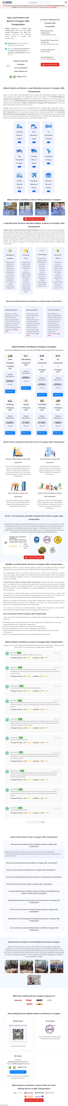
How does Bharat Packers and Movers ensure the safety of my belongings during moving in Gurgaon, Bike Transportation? (34, 892)
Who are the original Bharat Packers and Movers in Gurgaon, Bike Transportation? (32, 863)
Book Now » (10, 391)
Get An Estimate (51, 7)
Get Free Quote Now (51, 64)
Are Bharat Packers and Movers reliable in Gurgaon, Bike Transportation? (29, 884)
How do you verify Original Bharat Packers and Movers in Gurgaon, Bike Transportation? (34, 877)
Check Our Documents (35, 557)
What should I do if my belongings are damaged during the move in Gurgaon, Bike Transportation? (34, 920)
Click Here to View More (35, 219)
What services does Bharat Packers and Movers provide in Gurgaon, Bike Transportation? (34, 845)
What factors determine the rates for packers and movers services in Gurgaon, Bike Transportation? (34, 901)
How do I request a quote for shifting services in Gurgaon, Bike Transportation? (30, 870)
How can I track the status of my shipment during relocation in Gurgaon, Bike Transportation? (34, 910)
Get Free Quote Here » (18, 1072)
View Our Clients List (35, 1100)
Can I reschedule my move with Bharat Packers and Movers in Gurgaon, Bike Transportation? (34, 929)
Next (43, 822)
